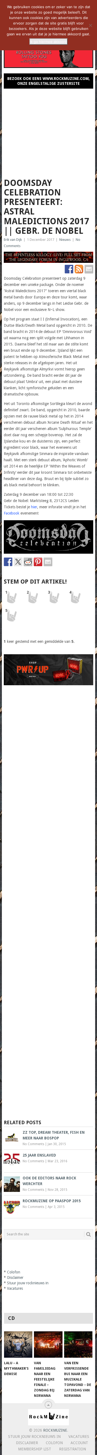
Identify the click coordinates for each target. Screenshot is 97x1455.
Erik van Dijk (13, 240)
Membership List (34, 1449)
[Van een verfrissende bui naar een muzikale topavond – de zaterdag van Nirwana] (78, 1344)
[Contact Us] (89, 269)
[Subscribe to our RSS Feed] (79, 269)
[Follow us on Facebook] (69, 269)
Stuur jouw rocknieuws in (27, 1283)
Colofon (13, 1272)
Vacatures (15, 1288)
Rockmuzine (55, 1430)
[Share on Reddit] (28, 561)
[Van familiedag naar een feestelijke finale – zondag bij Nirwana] (48, 1344)
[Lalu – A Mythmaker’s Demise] (18, 1344)
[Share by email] (48, 561)
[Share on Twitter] (18, 561)
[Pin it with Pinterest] (38, 561)
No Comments (33, 1144)
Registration (72, 1449)
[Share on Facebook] (8, 561)
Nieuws (65, 240)
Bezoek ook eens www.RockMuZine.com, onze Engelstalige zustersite (48, 81)
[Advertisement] (48, 131)
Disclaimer (15, 1277)
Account (79, 1443)
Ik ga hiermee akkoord (48, 41)
